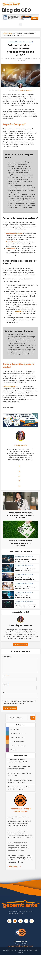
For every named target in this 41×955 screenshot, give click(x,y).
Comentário (7, 657)
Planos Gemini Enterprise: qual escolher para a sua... (26, 588)
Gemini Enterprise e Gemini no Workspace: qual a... (26, 560)
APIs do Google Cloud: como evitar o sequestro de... (25, 597)
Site (4, 693)
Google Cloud (28, 42)
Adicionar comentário (17, 58)
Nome (5, 676)
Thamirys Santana (34, 58)
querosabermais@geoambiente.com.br (20, 946)
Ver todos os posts (20, 644)
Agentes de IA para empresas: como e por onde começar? (26, 606)
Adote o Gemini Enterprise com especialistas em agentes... (26, 579)
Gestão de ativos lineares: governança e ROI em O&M (17, 761)
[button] (20, 24)
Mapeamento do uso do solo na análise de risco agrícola (19, 788)
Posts (10, 33)
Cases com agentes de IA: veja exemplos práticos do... (26, 569)
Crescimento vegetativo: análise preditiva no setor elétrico (19, 767)
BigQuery (18, 311)
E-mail (6, 684)
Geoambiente (9, 386)
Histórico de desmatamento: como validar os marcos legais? (20, 781)
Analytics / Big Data (15, 42)
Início (5, 33)
